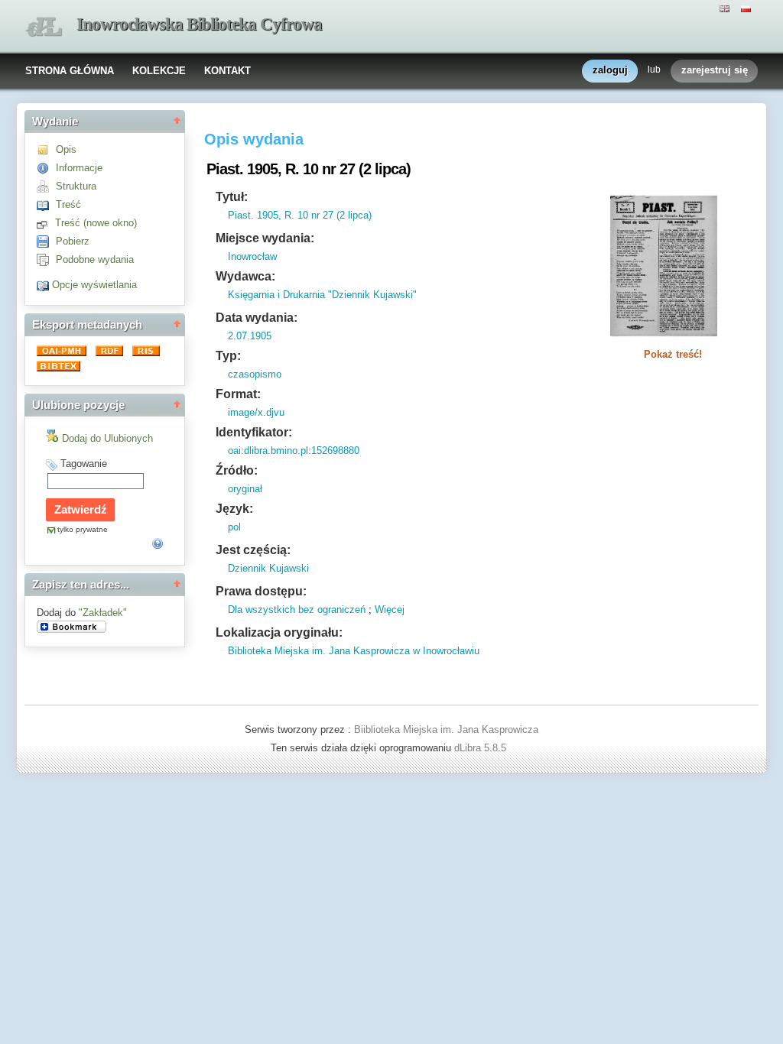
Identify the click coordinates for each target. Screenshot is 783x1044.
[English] (726, 7)
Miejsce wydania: (265, 238)
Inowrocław (252, 256)
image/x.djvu (256, 412)
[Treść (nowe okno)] (46, 223)
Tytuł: (232, 196)
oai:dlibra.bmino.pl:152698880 (293, 450)
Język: (234, 508)
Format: (238, 393)
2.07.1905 (249, 336)
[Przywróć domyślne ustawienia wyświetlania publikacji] (44, 284)
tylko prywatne (82, 529)
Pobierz (72, 241)
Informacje (79, 167)
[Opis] (46, 149)
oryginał (245, 488)
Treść (68, 204)
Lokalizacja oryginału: (279, 632)
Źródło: (237, 470)
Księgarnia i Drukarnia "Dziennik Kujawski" (322, 294)
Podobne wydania (95, 259)
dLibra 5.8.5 (481, 748)
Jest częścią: (253, 549)
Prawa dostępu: (261, 591)
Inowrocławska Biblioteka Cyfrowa (199, 24)
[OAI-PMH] (63, 352)
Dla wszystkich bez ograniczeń (297, 609)
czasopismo (254, 374)
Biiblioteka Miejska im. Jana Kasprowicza (446, 729)
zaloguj (610, 70)
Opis (66, 149)
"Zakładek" (103, 612)
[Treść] (46, 204)
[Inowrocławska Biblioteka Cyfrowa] (43, 27)
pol (234, 527)
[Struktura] (46, 186)
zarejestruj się (714, 70)
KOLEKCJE (159, 70)
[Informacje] (46, 167)
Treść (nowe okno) (96, 223)
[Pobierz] (46, 241)
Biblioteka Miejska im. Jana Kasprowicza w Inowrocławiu (353, 651)
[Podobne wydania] (46, 259)
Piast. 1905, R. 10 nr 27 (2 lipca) (300, 215)
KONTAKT (227, 70)
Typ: (228, 355)
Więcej (389, 609)
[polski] (748, 7)
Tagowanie (83, 463)
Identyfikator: (254, 432)
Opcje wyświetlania (94, 284)
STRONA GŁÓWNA (69, 70)
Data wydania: (256, 317)
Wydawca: (245, 276)
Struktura (76, 186)
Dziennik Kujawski (268, 568)
